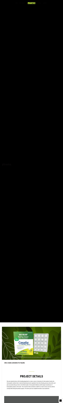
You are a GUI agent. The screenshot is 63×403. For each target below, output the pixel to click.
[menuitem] (16, 3)
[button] (31, 343)
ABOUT (39, 3)
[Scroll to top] (60, 400)
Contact (45, 3)
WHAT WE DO (22, 3)
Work (16, 3)
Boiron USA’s (17, 381)
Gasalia (50, 381)
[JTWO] (31, 3)
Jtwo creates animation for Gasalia (14, 363)
